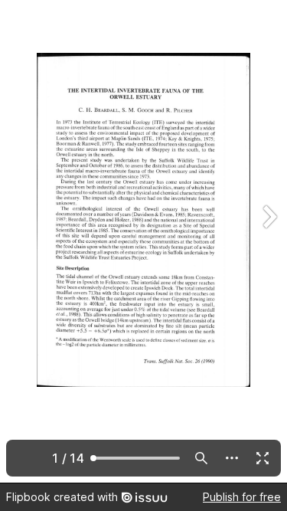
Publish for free (242, 496)
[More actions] (232, 458)
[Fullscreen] (262, 458)
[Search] (201, 458)
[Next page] (268, 241)
